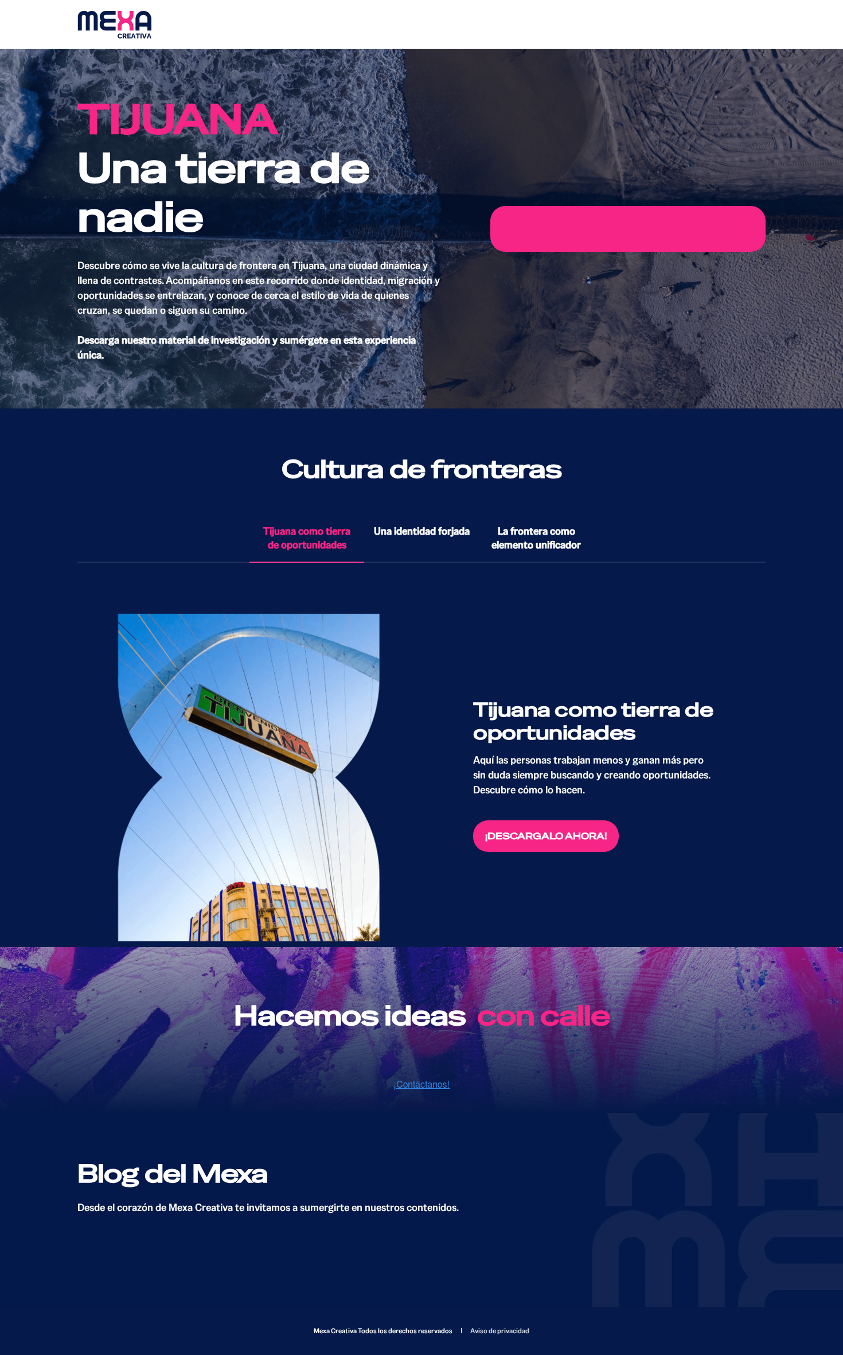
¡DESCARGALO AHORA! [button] (546, 836)
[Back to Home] (114, 24)
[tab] (306, 539)
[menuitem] (499, 1330)
